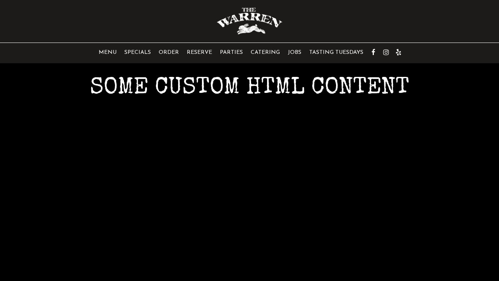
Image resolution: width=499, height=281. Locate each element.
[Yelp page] (398, 52)
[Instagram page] (386, 52)
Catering (265, 52)
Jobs (294, 52)
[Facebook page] (373, 52)
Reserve (199, 52)
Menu (108, 52)
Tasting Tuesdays (336, 52)
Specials (137, 52)
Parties (231, 52)
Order (169, 52)
